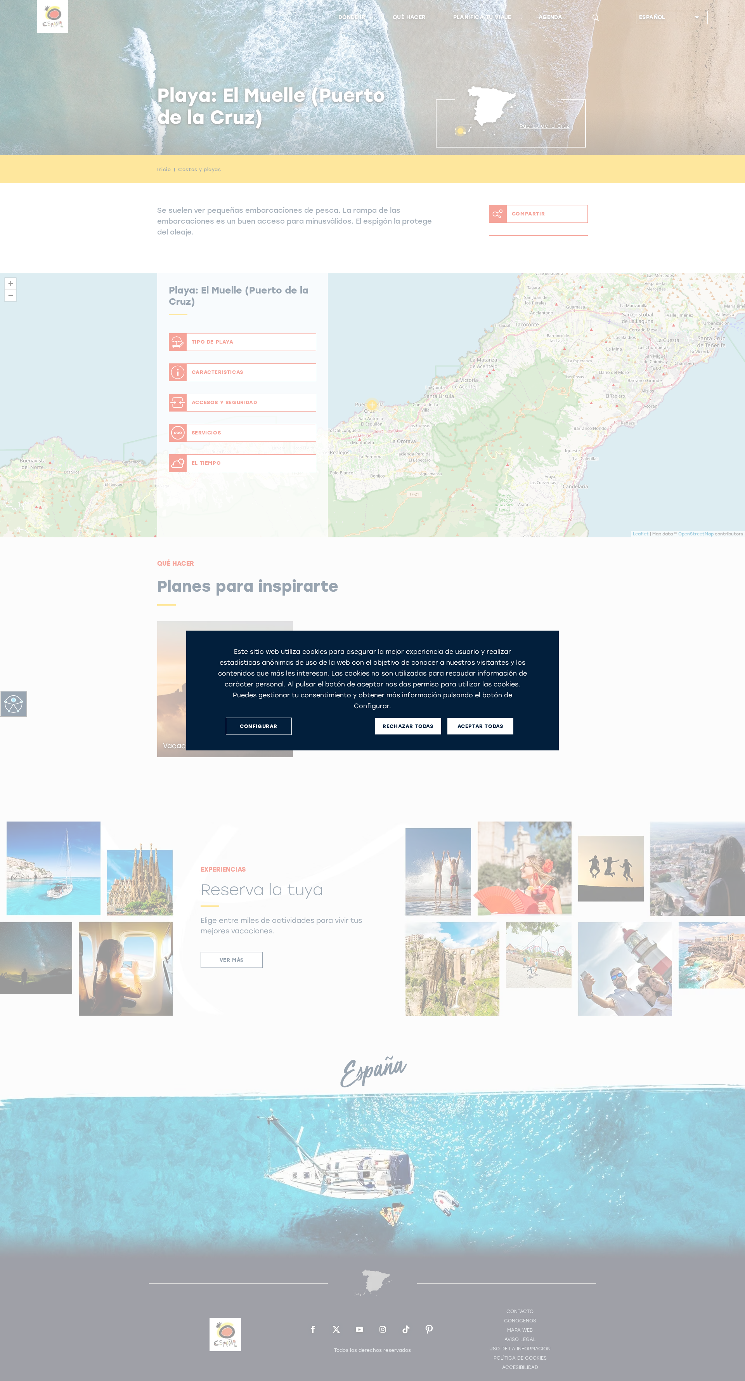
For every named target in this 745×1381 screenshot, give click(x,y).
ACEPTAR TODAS (480, 726)
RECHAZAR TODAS (408, 726)
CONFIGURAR (258, 726)
